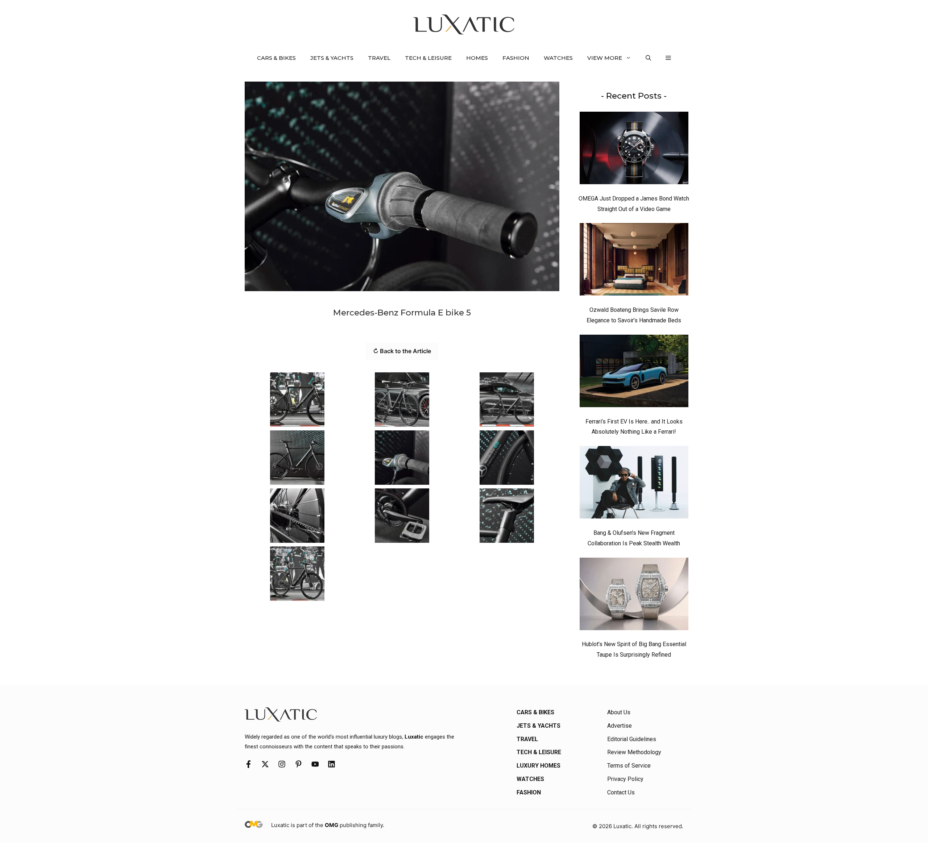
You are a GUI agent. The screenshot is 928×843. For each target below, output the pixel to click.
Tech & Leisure (428, 57)
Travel (379, 57)
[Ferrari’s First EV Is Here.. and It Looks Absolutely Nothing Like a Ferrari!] (634, 373)
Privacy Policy (625, 779)
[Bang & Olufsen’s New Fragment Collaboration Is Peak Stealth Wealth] (634, 484)
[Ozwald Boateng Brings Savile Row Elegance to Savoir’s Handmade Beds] (634, 261)
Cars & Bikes (276, 57)
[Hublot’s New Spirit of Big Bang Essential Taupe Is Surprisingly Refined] (634, 596)
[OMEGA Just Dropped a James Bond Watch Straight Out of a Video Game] (634, 150)
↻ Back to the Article (402, 351)
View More (604, 57)
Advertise (619, 725)
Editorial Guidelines (631, 739)
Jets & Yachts (331, 57)
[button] (648, 58)
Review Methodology (634, 752)
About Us (618, 712)
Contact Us (621, 792)
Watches (558, 57)
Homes (477, 57)
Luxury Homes (538, 765)
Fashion (515, 57)
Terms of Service (629, 765)
